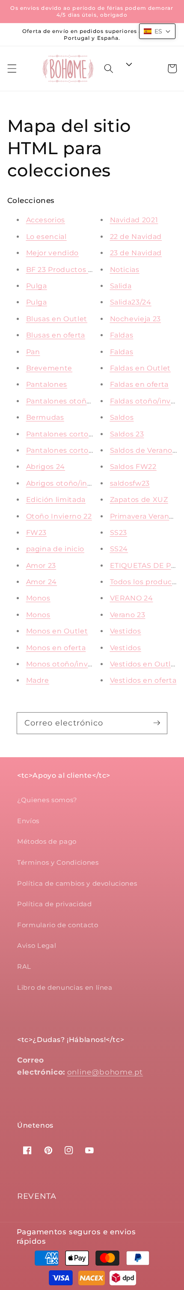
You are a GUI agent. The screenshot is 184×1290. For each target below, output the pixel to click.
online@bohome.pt (105, 1072)
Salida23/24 (130, 302)
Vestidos (125, 631)
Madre (37, 680)
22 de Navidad (136, 237)
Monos (38, 598)
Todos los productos (147, 582)
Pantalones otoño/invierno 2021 (84, 401)
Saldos (122, 417)
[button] (11, 68)
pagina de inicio (55, 549)
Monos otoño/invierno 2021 (75, 664)
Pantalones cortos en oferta (77, 434)
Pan (33, 352)
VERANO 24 (131, 598)
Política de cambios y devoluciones (77, 883)
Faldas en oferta (139, 384)
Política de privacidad (54, 904)
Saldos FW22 (133, 467)
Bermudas (45, 417)
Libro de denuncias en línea (65, 987)
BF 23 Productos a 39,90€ (73, 270)
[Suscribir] (156, 723)
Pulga (36, 286)
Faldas (122, 335)
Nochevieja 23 (135, 319)
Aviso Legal (36, 945)
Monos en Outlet (57, 631)
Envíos (28, 821)
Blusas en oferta (56, 335)
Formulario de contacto (57, 925)
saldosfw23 (130, 483)
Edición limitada (56, 500)
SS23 (119, 533)
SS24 (119, 549)
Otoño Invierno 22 (59, 516)
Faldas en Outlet (140, 368)
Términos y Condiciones (58, 862)
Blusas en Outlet (57, 319)
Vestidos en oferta (143, 680)
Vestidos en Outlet (144, 664)
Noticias (124, 270)
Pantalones (47, 384)
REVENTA (36, 1196)
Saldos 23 (127, 434)
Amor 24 (41, 582)
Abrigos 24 (45, 467)
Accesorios (45, 220)
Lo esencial (46, 237)
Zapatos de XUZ (139, 500)
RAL (24, 966)
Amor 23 (41, 565)
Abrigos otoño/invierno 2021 (77, 483)
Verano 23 (127, 615)
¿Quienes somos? (47, 800)
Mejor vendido (52, 253)
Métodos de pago (47, 841)
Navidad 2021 (134, 220)
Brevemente (49, 368)
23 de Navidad (136, 253)
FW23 (36, 533)
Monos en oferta (56, 648)
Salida (121, 286)
